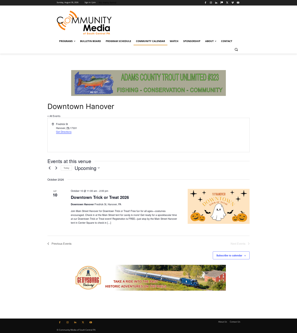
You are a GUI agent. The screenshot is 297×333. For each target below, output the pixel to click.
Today (66, 167)
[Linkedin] (216, 3)
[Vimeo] (232, 3)
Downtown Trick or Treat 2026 (100, 197)
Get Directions (64, 131)
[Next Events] (56, 168)
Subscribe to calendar (229, 255)
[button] (236, 49)
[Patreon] (221, 3)
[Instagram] (210, 3)
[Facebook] (205, 3)
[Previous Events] (49, 168)
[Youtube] (238, 3)
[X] (227, 3)
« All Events (53, 116)
